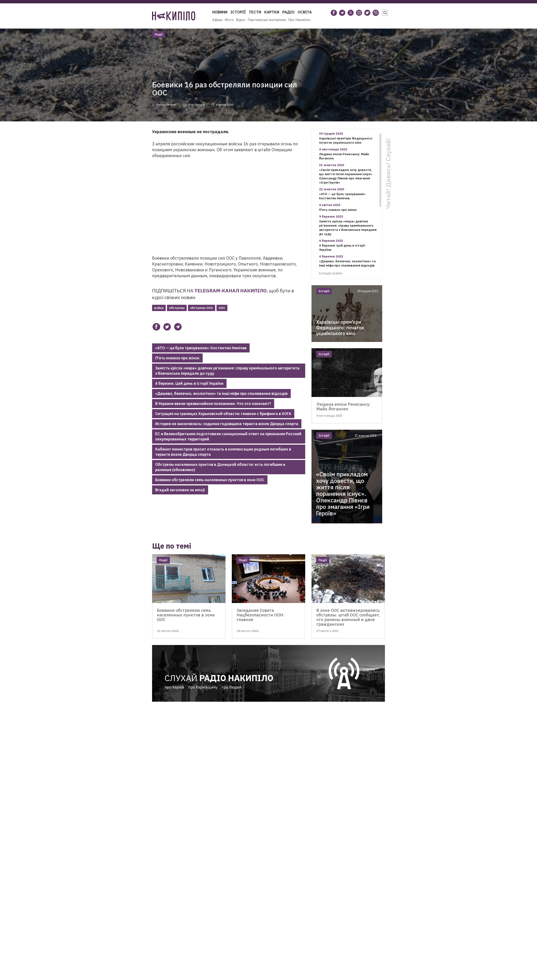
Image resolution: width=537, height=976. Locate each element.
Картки (271, 12)
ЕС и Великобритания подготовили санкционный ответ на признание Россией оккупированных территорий (228, 436)
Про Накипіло (299, 20)
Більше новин (330, 273)
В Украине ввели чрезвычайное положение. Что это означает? (213, 403)
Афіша (217, 20)
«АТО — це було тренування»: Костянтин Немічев (200, 347)
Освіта (305, 12)
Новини (219, 12)
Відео (240, 20)
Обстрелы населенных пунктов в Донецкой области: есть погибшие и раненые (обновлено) (220, 467)
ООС (222, 308)
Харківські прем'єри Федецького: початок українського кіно (346, 140)
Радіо (288, 12)
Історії (238, 12)
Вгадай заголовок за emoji (180, 489)
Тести (255, 12)
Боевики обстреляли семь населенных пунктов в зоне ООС (209, 479)
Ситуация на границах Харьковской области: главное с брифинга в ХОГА (223, 413)
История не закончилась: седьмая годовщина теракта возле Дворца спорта (226, 423)
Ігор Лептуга (197, 104)
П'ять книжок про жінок (177, 358)
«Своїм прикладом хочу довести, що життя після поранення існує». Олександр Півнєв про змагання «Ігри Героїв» (346, 176)
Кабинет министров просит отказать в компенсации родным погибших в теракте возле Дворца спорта (223, 452)
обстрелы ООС (201, 308)
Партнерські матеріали (267, 20)
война (159, 308)
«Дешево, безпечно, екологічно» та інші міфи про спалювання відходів (221, 393)
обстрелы (177, 308)
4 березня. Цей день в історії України (189, 383)
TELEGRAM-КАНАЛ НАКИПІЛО (230, 290)
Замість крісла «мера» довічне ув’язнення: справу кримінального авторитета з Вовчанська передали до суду (227, 371)
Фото (229, 20)
